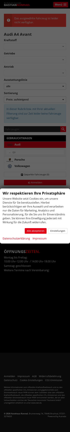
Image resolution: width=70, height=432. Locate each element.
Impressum (40, 238)
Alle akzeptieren (35, 230)
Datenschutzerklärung (16, 238)
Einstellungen (57, 230)
